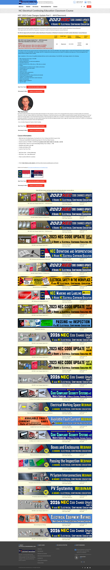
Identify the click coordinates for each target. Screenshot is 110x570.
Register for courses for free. (36, 87)
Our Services (40, 551)
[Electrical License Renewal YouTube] (87, 568)
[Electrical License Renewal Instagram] (90, 568)
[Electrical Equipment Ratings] (55, 518)
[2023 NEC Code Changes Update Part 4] (55, 364)
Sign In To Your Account (36, 91)
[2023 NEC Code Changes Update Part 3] (55, 351)
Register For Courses (42, 553)
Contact (55, 6)
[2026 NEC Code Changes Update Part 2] (55, 378)
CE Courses (35, 6)
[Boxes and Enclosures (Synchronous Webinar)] (55, 448)
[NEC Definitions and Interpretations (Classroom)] (55, 253)
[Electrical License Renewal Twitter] (84, 7)
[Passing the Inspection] (55, 322)
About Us (21, 6)
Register (28, 6)
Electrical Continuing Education (44, 555)
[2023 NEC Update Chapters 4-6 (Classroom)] (55, 211)
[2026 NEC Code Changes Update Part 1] (55, 337)
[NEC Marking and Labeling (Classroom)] (55, 295)
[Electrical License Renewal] (28, 2)
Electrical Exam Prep (46, 6)
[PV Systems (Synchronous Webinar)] (55, 490)
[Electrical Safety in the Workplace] (55, 281)
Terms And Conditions (42, 560)
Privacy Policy (41, 562)
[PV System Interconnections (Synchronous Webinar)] (55, 476)
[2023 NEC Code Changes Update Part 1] (55, 239)
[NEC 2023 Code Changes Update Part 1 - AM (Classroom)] (55, 197)
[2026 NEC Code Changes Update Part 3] (55, 504)
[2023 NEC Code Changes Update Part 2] (55, 309)
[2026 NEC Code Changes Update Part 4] (55, 532)
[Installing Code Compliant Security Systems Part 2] (55, 434)
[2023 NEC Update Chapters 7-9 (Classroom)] (55, 267)
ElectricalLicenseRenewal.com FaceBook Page (38, 167)
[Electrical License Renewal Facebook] (81, 7)
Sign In (89, 6)
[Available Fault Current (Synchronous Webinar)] (55, 420)
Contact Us (40, 558)
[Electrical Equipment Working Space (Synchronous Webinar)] (55, 406)
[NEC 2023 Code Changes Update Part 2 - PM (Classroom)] (55, 225)
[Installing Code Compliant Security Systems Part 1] (55, 392)
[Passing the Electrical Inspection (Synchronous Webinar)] (55, 462)
